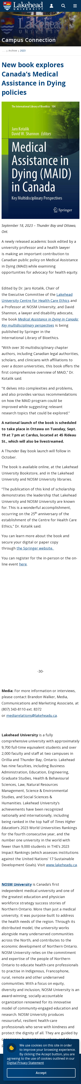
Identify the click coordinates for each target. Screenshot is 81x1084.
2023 (23, 50)
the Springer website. (35, 548)
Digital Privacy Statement (25, 1063)
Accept (41, 1073)
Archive (12, 50)
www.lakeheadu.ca (61, 864)
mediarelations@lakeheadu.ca (31, 715)
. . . (4, 50)
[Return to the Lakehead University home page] (23, 5)
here (23, 564)
